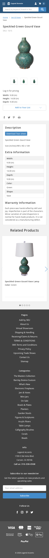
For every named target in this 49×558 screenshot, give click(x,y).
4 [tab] (27, 305)
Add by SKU (24, 320)
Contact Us (24, 357)
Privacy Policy (24, 349)
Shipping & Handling (24, 332)
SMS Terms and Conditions (24, 344)
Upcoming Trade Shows (24, 353)
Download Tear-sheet (16, 133)
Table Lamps (24, 425)
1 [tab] (20, 305)
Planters (24, 409)
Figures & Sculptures (24, 417)
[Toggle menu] (3, 4)
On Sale (24, 400)
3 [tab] (24, 305)
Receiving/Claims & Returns (24, 336)
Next (46, 269)
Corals (24, 433)
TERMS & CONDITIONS (24, 340)
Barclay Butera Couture (24, 380)
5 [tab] (29, 305)
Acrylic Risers (24, 421)
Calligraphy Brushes (24, 429)
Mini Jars (24, 396)
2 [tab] (22, 305)
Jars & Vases (24, 392)
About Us (24, 324)
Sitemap (24, 361)
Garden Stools (24, 413)
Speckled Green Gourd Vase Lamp (22, 281)
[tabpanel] (24, 268)
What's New (24, 384)
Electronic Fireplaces (24, 388)
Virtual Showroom (24, 328)
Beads (24, 438)
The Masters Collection (24, 376)
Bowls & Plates (24, 404)
